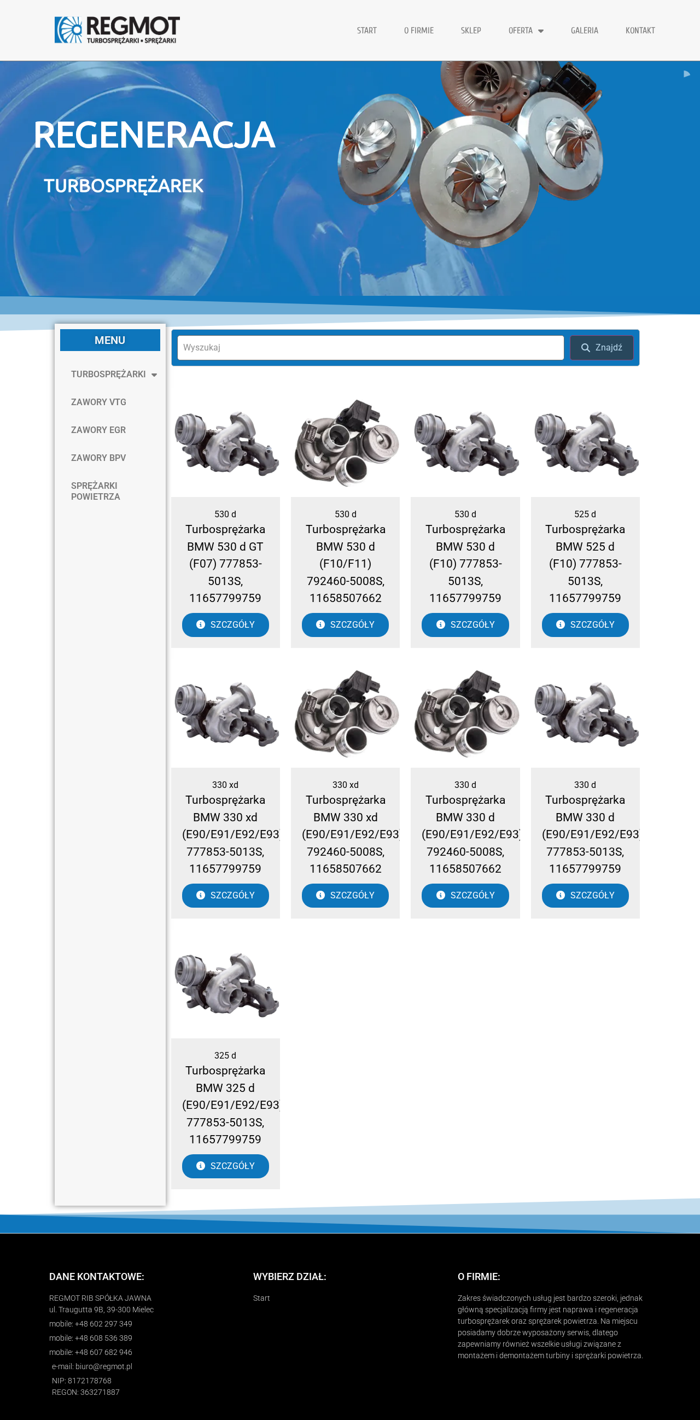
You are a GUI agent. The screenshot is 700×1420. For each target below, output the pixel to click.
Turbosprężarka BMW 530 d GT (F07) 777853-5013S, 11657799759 (225, 564)
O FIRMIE (419, 31)
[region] (350, 178)
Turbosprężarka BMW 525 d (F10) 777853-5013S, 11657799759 (585, 564)
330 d (465, 785)
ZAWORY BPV (98, 458)
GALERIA (584, 31)
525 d (585, 514)
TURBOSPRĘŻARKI (108, 374)
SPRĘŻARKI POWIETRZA (95, 491)
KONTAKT (640, 31)
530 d (225, 514)
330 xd (225, 785)
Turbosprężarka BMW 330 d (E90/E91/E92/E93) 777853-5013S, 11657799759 (592, 834)
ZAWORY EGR (98, 430)
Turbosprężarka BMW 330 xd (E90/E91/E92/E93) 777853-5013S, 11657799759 (232, 834)
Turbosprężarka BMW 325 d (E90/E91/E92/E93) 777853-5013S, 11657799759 (232, 1105)
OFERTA (521, 31)
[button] (350, 201)
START (367, 31)
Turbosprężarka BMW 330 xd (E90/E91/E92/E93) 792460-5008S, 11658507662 (352, 834)
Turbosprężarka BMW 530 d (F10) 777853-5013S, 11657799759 (465, 564)
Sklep (471, 31)
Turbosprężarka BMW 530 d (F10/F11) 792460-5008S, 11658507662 (346, 564)
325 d (225, 1055)
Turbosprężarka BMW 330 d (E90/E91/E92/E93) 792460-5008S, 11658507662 (472, 834)
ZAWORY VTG (98, 402)
